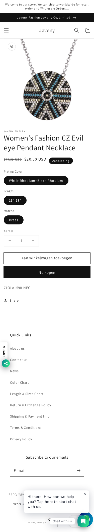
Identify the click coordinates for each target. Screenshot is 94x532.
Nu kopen (47, 272)
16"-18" (15, 200)
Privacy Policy (21, 439)
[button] (6, 30)
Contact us (19, 359)
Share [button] (14, 300)
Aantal (8, 231)
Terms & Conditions (26, 427)
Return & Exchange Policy (30, 405)
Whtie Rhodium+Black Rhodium (36, 180)
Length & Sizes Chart (26, 393)
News (14, 371)
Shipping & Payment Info (30, 416)
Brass (13, 220)
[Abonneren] (78, 470)
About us (17, 348)
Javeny (40, 522)
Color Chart (19, 382)
